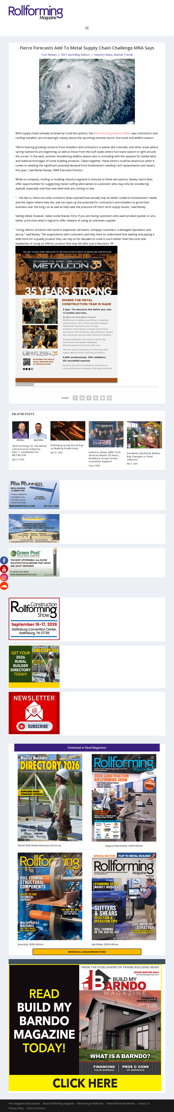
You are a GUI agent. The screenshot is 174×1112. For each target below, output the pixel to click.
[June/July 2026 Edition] (50, 897)
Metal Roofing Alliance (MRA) (112, 133)
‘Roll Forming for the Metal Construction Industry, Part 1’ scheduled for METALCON (29, 450)
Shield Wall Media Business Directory (39, 845)
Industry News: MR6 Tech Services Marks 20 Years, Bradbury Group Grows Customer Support (105, 457)
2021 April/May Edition (75, 55)
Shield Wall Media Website (120, 1103)
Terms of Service (35, 1108)
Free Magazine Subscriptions (24, 1103)
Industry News (103, 55)
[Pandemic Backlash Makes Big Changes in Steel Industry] (144, 434)
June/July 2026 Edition (31, 944)
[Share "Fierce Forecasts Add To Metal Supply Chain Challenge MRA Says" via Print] (109, 398)
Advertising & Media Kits (90, 1103)
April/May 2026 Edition (105, 944)
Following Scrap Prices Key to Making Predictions (67, 447)
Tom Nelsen (49, 55)
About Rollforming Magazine (58, 1103)
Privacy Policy (16, 1108)
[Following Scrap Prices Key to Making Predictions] (67, 430)
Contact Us (143, 1103)
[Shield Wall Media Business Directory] (50, 798)
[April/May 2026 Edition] (124, 897)
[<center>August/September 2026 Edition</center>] (124, 798)
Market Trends (123, 55)
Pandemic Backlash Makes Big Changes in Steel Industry (143, 456)
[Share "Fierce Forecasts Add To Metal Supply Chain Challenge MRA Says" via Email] (102, 398)
